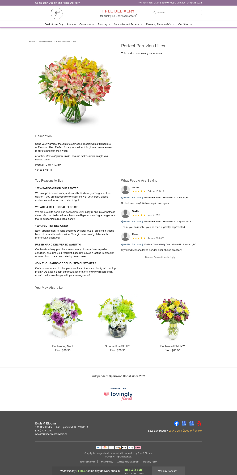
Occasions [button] (85, 24)
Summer (71, 24)
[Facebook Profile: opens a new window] (176, 423)
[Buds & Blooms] (60, 13)
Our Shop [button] (184, 24)
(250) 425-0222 (43, 430)
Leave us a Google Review (185, 430)
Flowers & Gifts (45, 41)
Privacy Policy (106, 462)
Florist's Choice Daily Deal (157, 244)
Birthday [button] (103, 24)
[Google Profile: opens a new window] (184, 423)
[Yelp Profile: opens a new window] (199, 423)
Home (32, 41)
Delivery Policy (150, 462)
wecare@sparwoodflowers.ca (51, 434)
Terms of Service (87, 462)
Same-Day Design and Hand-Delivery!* (58, 2)
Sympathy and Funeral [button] (127, 24)
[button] (228, 460)
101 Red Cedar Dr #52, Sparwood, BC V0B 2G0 (61, 427)
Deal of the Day (54, 24)
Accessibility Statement (128, 462)
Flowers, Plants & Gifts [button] (159, 24)
